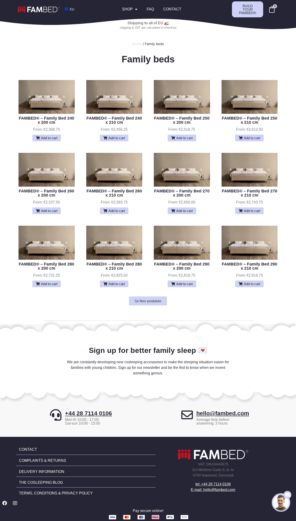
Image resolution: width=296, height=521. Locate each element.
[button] (46, 138)
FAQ (150, 9)
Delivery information (41, 472)
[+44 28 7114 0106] (56, 415)
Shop (127, 9)
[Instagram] (15, 503)
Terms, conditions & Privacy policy (56, 493)
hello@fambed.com (222, 413)
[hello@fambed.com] (187, 415)
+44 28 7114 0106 (88, 413)
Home (137, 44)
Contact (172, 9)
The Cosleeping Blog (41, 482)
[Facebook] (4, 503)
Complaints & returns (42, 460)
